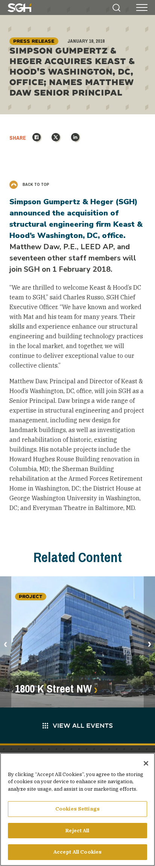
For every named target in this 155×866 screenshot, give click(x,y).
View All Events (83, 725)
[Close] (146, 763)
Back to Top (35, 184)
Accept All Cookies (77, 852)
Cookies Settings (77, 809)
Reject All (77, 830)
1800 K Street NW (53, 689)
